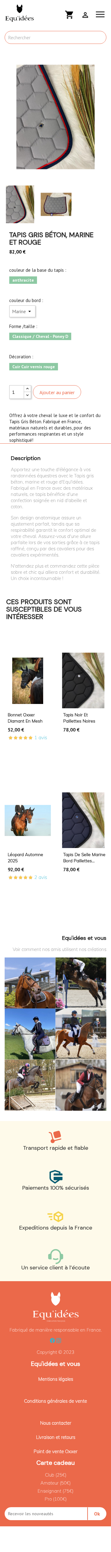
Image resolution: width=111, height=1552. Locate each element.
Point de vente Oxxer (55, 1451)
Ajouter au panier (57, 392)
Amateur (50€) (55, 1483)
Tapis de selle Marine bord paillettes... (84, 857)
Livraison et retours (55, 1437)
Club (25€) (55, 1475)
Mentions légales (55, 1379)
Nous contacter (55, 1423)
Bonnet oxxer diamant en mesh (25, 718)
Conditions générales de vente (55, 1401)
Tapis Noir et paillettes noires (79, 718)
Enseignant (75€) (55, 1491)
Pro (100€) (56, 1499)
